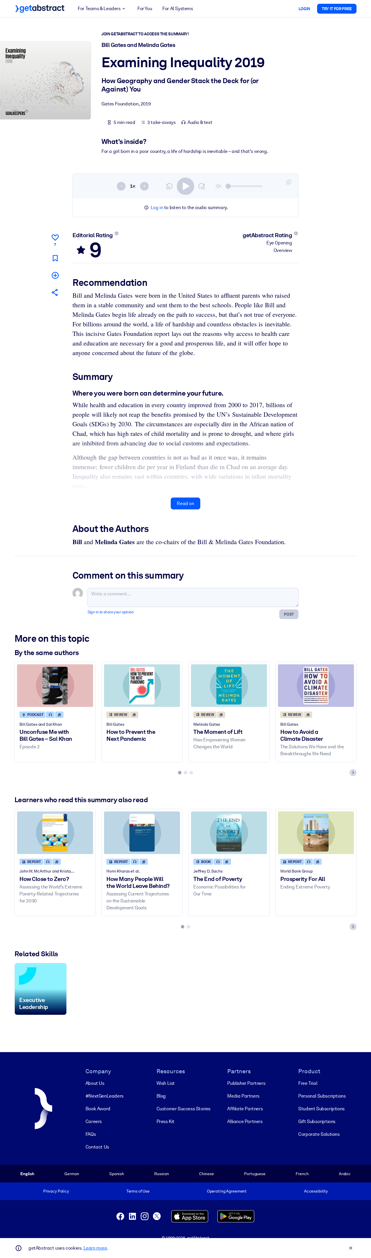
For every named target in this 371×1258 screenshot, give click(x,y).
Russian (161, 1173)
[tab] (179, 772)
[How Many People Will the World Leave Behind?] (142, 832)
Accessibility (316, 1191)
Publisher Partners (246, 1083)
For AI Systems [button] (177, 8)
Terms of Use (138, 1191)
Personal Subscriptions (321, 1096)
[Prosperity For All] (316, 832)
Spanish (116, 1173)
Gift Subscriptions (316, 1121)
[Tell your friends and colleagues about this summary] (55, 292)
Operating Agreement (227, 1191)
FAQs (91, 1134)
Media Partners (243, 1096)
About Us (95, 1083)
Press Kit (165, 1121)
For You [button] (144, 8)
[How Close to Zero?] (55, 832)
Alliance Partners (244, 1121)
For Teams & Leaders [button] (99, 8)
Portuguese (254, 1173)
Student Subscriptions (321, 1108)
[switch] (185, 186)
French (302, 1173)
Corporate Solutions (318, 1134)
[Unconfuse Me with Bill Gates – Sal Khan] (55, 685)
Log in (157, 207)
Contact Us (97, 1147)
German (71, 1173)
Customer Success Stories (183, 1108)
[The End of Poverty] (229, 832)
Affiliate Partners (245, 1108)
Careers (94, 1121)
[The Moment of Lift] (229, 685)
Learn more (95, 1248)
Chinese (206, 1173)
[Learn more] (116, 233)
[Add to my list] (55, 275)
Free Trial (307, 1083)
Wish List (166, 1083)
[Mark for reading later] (55, 258)
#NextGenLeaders (104, 1096)
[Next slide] (353, 772)
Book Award (98, 1108)
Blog (161, 1096)
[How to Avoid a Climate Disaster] (316, 685)
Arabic (345, 1173)
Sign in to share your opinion (111, 612)
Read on (185, 503)
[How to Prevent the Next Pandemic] (142, 685)
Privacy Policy (56, 1191)
